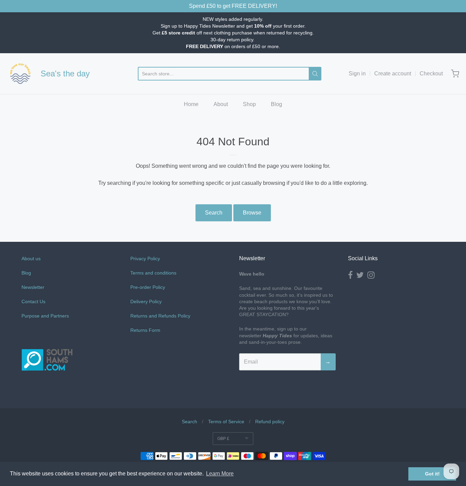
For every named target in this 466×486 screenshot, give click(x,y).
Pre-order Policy (147, 287)
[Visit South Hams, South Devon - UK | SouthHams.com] (47, 390)
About (221, 104)
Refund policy (270, 421)
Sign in (357, 73)
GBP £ (223, 438)
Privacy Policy (145, 258)
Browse (252, 213)
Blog (276, 104)
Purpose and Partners (45, 316)
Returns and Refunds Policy (160, 316)
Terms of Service (226, 421)
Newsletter (32, 287)
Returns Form (145, 330)
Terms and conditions (153, 273)
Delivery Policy (146, 301)
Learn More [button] (220, 473)
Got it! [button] (432, 473)
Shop (249, 104)
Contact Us (33, 301)
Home (191, 104)
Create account (392, 73)
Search (213, 213)
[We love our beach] (20, 73)
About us (31, 258)
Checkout (431, 73)
